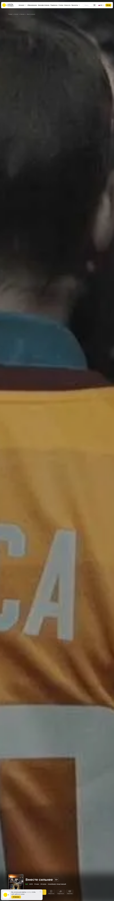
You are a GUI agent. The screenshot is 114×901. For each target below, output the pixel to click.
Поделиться (60, 893)
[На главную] (9, 5)
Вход (108, 5)
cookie (29, 892)
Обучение (70, 893)
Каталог (22, 5)
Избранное (51, 893)
